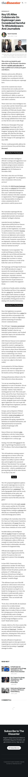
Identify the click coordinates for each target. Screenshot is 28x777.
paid (14, 65)
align (20, 432)
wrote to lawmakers (15, 415)
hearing (22, 231)
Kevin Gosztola (12, 34)
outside (23, 504)
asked (3, 568)
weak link (20, 646)
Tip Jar (14, 477)
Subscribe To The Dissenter (14, 153)
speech (18, 443)
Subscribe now (15, 748)
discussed (5, 148)
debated (4, 169)
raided (22, 313)
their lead (13, 629)
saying (8, 292)
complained (17, 489)
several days (5, 127)
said (9, 178)
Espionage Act (5, 11)
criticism (20, 510)
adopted (13, 188)
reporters (20, 197)
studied (9, 534)
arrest (16, 523)
